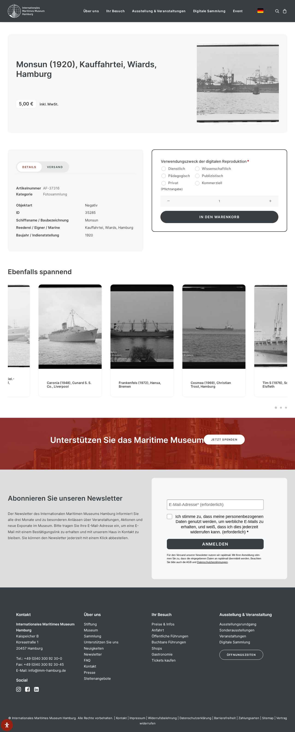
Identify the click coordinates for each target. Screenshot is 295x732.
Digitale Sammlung (209, 11)
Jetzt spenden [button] (224, 439)
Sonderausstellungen (236, 630)
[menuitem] (91, 11)
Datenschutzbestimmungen (212, 562)
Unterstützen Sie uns (101, 642)
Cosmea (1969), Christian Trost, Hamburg (180, 384)
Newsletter (93, 654)
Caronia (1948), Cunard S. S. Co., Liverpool (38, 384)
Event (238, 11)
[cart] (284, 11)
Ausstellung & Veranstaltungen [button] (159, 11)
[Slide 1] (275, 408)
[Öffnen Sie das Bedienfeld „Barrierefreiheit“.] (7, 725)
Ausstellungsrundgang (237, 624)
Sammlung (92, 636)
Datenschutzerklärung (195, 718)
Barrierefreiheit (225, 718)
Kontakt (90, 666)
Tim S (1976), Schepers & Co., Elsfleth (255, 384)
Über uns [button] (91, 11)
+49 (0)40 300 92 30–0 (43, 658)
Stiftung (90, 624)
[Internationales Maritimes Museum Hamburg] (35, 11)
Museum (91, 630)
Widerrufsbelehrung (162, 718)
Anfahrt (158, 630)
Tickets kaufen (164, 660)
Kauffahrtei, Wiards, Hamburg (109, 227)
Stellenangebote (97, 678)
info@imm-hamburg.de (47, 670)
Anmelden (215, 544)
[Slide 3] (285, 408)
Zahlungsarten (249, 718)
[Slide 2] (280, 408)
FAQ (87, 660)
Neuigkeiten (94, 648)
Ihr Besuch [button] (115, 11)
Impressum (137, 718)
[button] (260, 11)
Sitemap (268, 718)
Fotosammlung (55, 194)
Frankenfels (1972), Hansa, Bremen (109, 384)
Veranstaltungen (232, 636)
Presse (89, 672)
